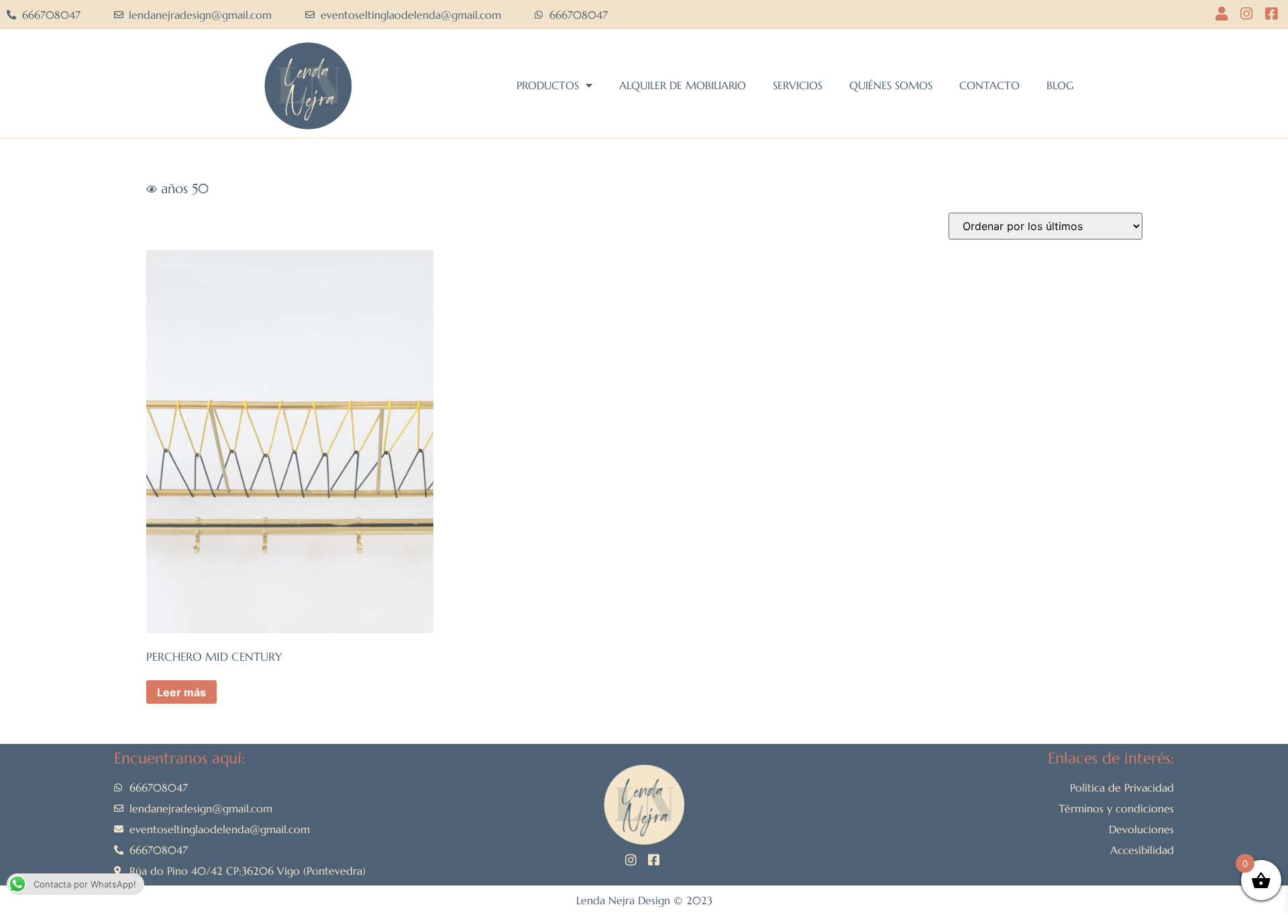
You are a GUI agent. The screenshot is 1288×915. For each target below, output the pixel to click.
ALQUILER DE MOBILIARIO (682, 85)
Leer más (181, 692)
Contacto (989, 85)
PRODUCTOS (548, 85)
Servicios (797, 85)
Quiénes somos (890, 85)
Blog (1060, 85)
